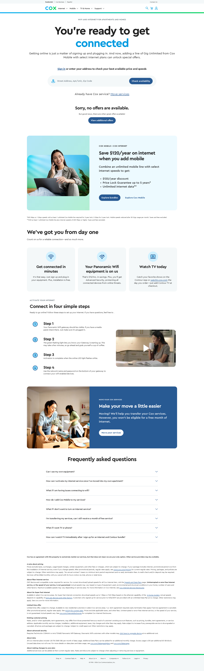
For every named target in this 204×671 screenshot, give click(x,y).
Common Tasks (69, 658)
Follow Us (125, 658)
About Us (92, 658)
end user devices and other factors (59, 598)
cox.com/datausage (121, 643)
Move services (119, 94)
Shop (57, 658)
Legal (136, 658)
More (102, 658)
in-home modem (153, 595)
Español (69, 2)
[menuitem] (63, 9)
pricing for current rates (74, 610)
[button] (147, 8)
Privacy (145, 658)
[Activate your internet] (145, 348)
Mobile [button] (73, 8)
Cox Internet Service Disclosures (131, 588)
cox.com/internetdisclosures (71, 613)
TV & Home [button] (85, 8)
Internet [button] (61, 8)
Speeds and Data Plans (133, 582)
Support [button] (98, 8)
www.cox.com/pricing (122, 569)
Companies (113, 658)
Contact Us (153, 2)
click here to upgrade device (131, 633)
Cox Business (60, 2)
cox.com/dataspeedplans (100, 643)
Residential (49, 2)
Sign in (61, 69)
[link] (102, 120)
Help (81, 658)
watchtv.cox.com (159, 280)
